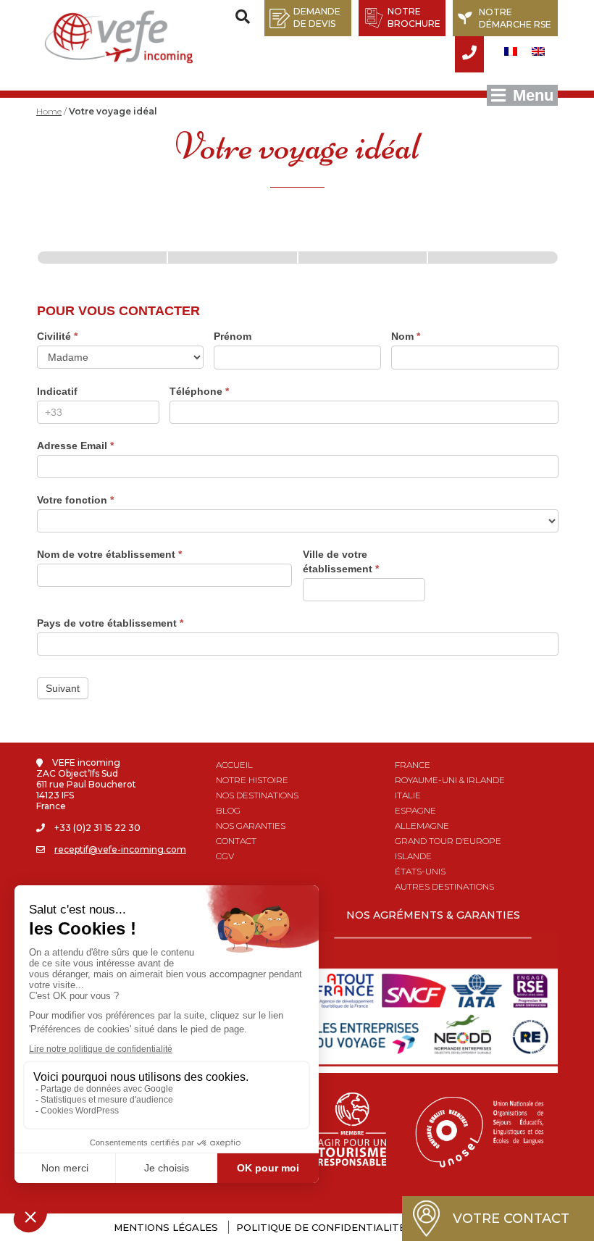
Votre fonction (75, 500)
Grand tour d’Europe (448, 840)
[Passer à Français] (510, 51)
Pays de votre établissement (110, 623)
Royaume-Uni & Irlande (450, 779)
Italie (408, 795)
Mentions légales (166, 1227)
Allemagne (422, 825)
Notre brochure (414, 17)
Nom (405, 336)
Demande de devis (316, 17)
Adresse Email (75, 445)
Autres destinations (444, 886)
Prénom (232, 336)
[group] (298, 245)
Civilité (57, 336)
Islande (413, 856)
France (412, 764)
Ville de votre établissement (341, 561)
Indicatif (57, 391)
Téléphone (199, 391)
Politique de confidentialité (321, 1227)
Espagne (415, 810)
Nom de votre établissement (109, 554)
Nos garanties (250, 825)
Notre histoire (252, 779)
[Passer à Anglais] (538, 51)
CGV (225, 856)
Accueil (234, 764)
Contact (236, 840)
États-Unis (420, 871)
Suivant (63, 688)
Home (49, 111)
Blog (228, 810)
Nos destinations (257, 795)
